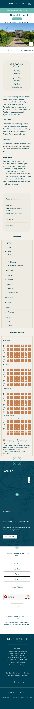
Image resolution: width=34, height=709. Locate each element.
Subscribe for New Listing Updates (17, 10)
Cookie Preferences (18, 697)
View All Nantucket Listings (17, 665)
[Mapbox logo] (7, 511)
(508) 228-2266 (22, 617)
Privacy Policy (6, 697)
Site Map (29, 697)
